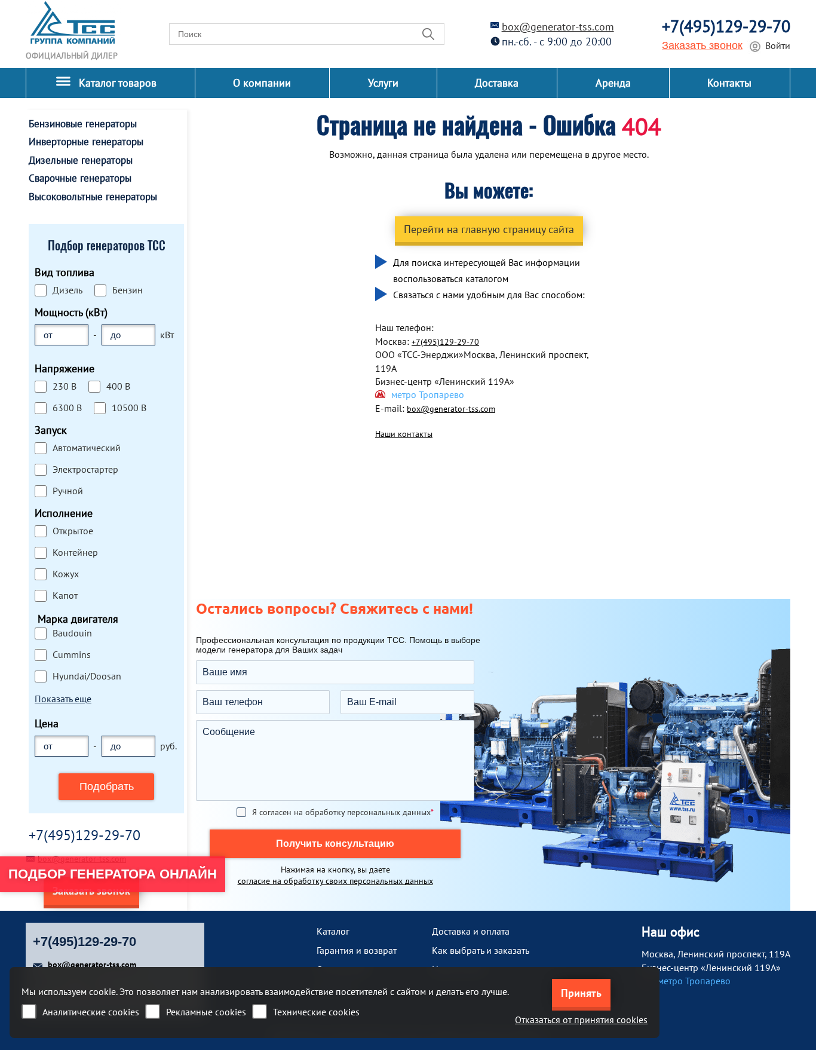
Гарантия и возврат (357, 950)
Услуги (383, 83)
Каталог (333, 931)
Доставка (497, 83)
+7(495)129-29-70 (726, 26)
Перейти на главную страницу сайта (489, 229)
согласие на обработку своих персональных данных (335, 880)
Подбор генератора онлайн (112, 874)
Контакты (729, 83)
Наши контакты (403, 433)
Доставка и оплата (471, 931)
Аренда (613, 83)
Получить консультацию (335, 843)
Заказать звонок (702, 45)
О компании (262, 83)
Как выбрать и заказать (480, 950)
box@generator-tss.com (558, 26)
